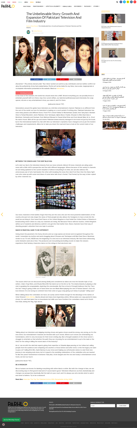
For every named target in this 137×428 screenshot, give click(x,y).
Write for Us (114, 422)
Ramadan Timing (85, 422)
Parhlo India (44, 422)
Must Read (27, 6)
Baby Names (68, 422)
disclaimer (60, 88)
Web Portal (61, 422)
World (38, 2)
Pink (8, 2)
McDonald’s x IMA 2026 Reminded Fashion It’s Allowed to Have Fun (65, 404)
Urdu (26, 2)
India (32, 2)
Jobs (56, 422)
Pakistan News (38, 6)
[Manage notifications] (3, 424)
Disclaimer (107, 422)
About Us (27, 422)
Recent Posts (105, 12)
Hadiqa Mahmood (37, 31)
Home (3, 2)
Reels (20, 2)
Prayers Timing (75, 422)
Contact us (36, 422)
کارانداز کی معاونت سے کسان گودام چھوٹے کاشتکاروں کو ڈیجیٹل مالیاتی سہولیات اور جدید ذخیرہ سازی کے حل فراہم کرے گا (113, 97)
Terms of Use (93, 422)
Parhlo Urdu (67, 6)
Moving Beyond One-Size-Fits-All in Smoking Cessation (62, 411)
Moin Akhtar (30, 297)
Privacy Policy (100, 422)
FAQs (31, 422)
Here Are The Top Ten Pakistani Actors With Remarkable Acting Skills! (47, 379)
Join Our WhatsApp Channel (11, 419)
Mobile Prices (51, 422)
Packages (87, 6)
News (14, 2)
